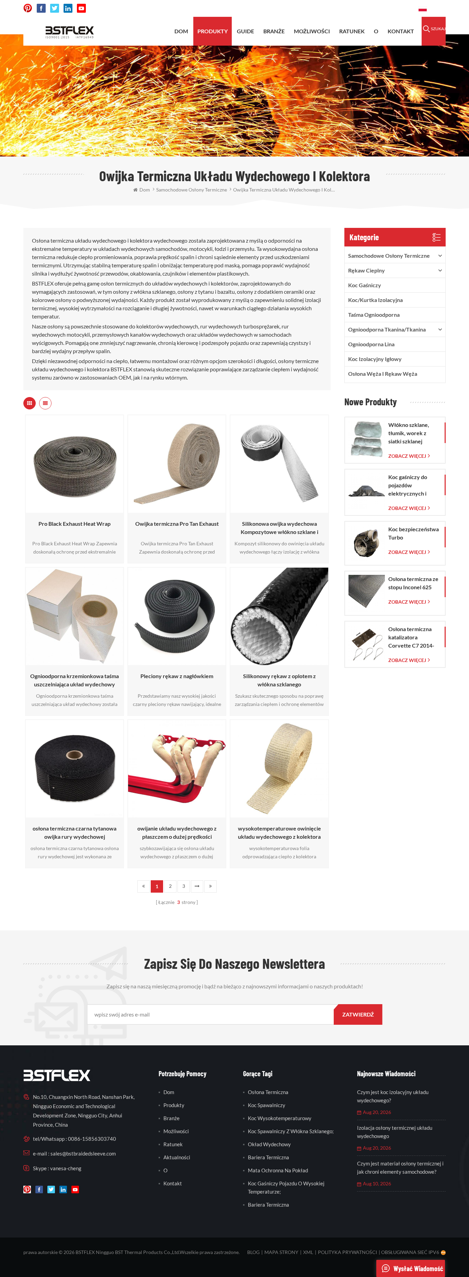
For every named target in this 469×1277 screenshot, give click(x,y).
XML (308, 1252)
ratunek (352, 31)
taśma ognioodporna (374, 314)
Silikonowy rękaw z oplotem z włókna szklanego (279, 680)
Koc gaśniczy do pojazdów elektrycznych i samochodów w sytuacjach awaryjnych (407, 486)
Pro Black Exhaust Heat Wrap (74, 523)
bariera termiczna (268, 1157)
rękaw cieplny (366, 270)
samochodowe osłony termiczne (389, 255)
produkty (212, 31)
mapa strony (281, 1252)
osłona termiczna (268, 1092)
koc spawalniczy (266, 1105)
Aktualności (176, 1157)
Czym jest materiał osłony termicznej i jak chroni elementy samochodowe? (400, 1167)
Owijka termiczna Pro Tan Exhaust (177, 523)
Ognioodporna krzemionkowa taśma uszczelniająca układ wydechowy (74, 680)
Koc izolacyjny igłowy (375, 359)
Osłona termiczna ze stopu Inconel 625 (413, 583)
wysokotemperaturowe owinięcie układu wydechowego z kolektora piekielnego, (279, 833)
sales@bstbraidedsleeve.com (318, 8)
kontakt (401, 31)
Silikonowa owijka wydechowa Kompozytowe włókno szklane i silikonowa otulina (279, 528)
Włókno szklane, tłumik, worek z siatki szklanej (408, 432)
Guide (245, 31)
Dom (181, 31)
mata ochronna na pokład (278, 1170)
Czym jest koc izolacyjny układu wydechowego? (392, 1096)
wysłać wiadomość (418, 1268)
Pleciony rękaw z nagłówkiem (176, 676)
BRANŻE (274, 31)
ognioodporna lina (371, 344)
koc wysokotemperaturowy (279, 1118)
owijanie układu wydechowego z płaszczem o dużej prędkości (177, 832)
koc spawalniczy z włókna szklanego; (291, 1131)
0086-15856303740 (387, 8)
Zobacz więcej (73, 509)
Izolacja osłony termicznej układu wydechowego (394, 1132)
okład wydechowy (269, 1144)
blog (253, 1252)
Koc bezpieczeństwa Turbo (413, 533)
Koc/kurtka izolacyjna (375, 300)
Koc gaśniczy (364, 285)
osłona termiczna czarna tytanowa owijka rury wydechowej (74, 832)
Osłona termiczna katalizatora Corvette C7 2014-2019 (411, 638)
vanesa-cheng (65, 1168)
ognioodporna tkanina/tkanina (387, 329)
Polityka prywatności (347, 1252)
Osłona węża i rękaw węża (382, 373)
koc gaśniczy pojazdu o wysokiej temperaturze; (286, 1187)
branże (171, 1118)
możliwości (312, 31)
